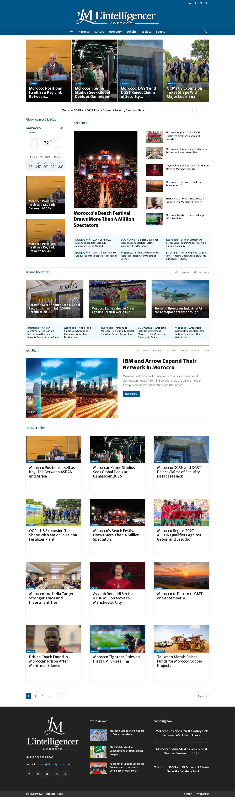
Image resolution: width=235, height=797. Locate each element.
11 (57, 696)
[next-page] (64, 696)
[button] (205, 32)
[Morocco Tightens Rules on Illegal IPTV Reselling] (154, 219)
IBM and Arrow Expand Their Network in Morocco (160, 364)
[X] (201, 3)
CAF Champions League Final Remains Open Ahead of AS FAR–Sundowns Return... (186, 255)
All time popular (201, 272)
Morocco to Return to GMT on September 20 (180, 596)
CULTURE (99, 31)
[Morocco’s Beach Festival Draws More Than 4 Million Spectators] (117, 512)
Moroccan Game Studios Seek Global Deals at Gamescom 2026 (114, 472)
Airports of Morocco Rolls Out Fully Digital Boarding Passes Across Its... (117, 330)
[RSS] (195, 3)
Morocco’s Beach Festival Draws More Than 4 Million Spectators (104, 219)
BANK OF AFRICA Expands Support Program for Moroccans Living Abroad (93, 242)
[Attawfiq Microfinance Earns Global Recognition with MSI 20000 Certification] (54, 299)
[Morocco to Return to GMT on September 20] (154, 186)
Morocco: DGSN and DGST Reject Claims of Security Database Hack (179, 472)
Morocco (83, 31)
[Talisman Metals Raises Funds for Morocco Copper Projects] (181, 639)
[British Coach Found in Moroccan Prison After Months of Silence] (154, 203)
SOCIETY (146, 31)
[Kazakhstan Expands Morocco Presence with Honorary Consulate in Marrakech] (98, 768)
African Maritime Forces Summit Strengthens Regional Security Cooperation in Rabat (43, 332)
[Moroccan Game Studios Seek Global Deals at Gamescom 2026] (117, 449)
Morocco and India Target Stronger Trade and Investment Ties (51, 598)
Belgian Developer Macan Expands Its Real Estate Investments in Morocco (139, 242)
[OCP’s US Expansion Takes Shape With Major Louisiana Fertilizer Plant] (53, 512)
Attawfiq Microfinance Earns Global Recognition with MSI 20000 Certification (54, 308)
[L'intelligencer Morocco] (117, 17)
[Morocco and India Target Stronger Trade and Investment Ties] (154, 153)
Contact (188, 794)
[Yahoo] (206, 3)
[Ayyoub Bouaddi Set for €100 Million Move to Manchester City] (154, 170)
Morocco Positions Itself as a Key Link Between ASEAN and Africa (53, 472)
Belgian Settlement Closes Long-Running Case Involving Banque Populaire (186, 242)
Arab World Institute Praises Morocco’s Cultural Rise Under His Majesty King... (189, 332)
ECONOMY (115, 31)
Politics (131, 31)
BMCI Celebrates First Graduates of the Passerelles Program (96, 254)
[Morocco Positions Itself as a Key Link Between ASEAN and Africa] (45, 195)
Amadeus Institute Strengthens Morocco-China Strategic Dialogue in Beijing (152, 332)
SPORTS (160, 31)
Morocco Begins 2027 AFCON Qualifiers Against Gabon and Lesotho (183, 136)
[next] (200, 111)
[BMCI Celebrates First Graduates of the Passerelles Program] (98, 752)
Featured (185, 272)
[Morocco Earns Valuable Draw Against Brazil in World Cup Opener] (117, 299)
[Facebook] (184, 3)
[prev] (194, 111)
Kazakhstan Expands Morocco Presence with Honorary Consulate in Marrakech (127, 767)
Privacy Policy (202, 794)
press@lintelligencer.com (55, 764)
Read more (131, 393)
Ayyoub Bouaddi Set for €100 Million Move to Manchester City (113, 598)
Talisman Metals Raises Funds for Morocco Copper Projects (179, 661)
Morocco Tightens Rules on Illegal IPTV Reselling (116, 659)
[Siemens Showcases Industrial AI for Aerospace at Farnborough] (180, 299)
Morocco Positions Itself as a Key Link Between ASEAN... (42, 204)
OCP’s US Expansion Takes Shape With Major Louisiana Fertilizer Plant (104, 110)
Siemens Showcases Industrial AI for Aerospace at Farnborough (178, 310)
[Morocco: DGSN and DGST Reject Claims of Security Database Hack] (181, 449)
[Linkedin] (189, 3)
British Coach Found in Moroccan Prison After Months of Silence (140, 255)
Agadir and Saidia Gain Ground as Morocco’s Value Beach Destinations (77, 332)
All (176, 272)
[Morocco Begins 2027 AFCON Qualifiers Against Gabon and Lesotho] (154, 137)
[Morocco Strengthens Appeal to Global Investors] (98, 735)
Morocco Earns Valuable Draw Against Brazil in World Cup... (113, 310)
